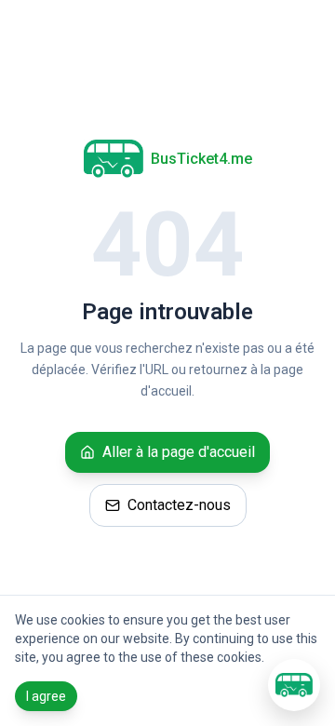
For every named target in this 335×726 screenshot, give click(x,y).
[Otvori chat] (294, 685)
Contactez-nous (179, 505)
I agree (46, 696)
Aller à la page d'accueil (178, 452)
